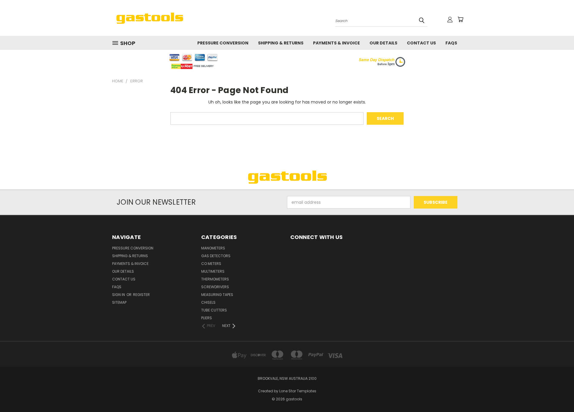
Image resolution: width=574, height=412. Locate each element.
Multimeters (213, 271)
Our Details (383, 43)
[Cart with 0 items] (460, 19)
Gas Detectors (215, 255)
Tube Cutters (214, 310)
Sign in (119, 294)
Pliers (206, 317)
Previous (558, 393)
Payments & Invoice (336, 43)
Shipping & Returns (280, 43)
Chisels (208, 302)
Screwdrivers (215, 286)
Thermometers (215, 279)
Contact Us (421, 43)
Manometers (213, 248)
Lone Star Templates (297, 391)
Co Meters (211, 263)
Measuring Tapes (217, 294)
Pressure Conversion (222, 43)
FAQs (451, 43)
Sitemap (119, 302)
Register (141, 294)
